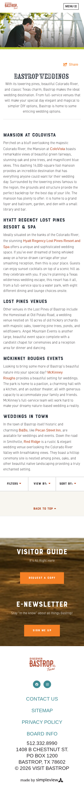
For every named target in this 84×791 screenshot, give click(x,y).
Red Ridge (32, 442)
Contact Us (42, 698)
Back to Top (43, 508)
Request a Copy (42, 578)
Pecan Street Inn (48, 430)
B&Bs (23, 430)
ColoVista (57, 149)
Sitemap (42, 710)
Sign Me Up (42, 630)
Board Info (42, 733)
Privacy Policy (42, 722)
